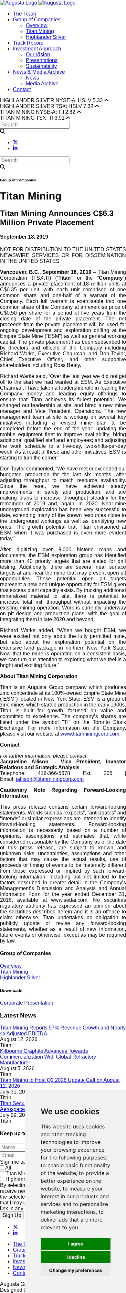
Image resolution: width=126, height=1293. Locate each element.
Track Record (28, 43)
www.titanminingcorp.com (89, 734)
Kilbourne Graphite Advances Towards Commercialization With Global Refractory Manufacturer (48, 1056)
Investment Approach (37, 48)
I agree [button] (75, 1243)
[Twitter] (15, 142)
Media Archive (42, 83)
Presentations (42, 60)
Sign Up (12, 1215)
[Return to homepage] (18, 2)
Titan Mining (40, 31)
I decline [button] (76, 1257)
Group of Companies (36, 19)
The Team (24, 13)
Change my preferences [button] (75, 1270)
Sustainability (41, 66)
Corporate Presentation (26, 1003)
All (8, 1167)
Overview (36, 25)
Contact (22, 89)
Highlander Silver (46, 37)
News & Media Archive (39, 72)
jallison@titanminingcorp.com (50, 779)
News (32, 78)
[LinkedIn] (15, 148)
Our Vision (38, 54)
